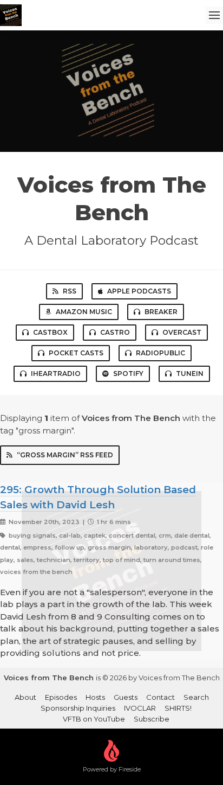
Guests (125, 697)
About (25, 697)
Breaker (161, 312)
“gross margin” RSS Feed (65, 455)
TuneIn (190, 373)
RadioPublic (160, 353)
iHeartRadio (56, 373)
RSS (69, 291)
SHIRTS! (178, 708)
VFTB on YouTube (94, 718)
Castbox (50, 332)
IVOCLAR (140, 708)
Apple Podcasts (139, 291)
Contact (160, 697)
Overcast (181, 332)
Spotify (128, 373)
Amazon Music (84, 312)
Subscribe (151, 718)
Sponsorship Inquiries (78, 708)
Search (196, 697)
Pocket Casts (76, 353)
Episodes (61, 697)
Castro (115, 332)
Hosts (95, 697)
